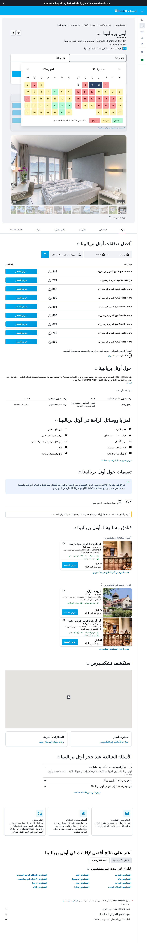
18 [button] (85, 98)
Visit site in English (53, 3)
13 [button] (119, 98)
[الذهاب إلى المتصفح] (142, 44)
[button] (3, 3)
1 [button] (106, 84)
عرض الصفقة (70, 565)
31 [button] (27, 112)
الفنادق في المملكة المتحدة (119, 886)
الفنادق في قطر (82, 874)
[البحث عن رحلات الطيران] (142, 19)
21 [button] (112, 105)
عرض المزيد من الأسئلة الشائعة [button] (87, 792)
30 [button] (99, 112)
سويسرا (108, 25)
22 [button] (106, 105)
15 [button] (106, 98)
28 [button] (112, 112)
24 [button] (92, 105)
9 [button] (99, 91)
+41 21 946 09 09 (117, 44)
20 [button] (119, 105)
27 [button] (119, 112)
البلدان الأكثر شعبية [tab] (121, 860)
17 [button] (92, 98)
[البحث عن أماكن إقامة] (142, 26)
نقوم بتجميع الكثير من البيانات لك (114, 914)
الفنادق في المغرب (123, 874)
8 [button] (106, 91)
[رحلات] (142, 52)
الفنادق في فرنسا (39, 882)
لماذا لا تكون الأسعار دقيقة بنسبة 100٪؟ (111, 919)
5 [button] (78, 84)
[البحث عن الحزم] (142, 38)
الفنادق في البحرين (123, 882)
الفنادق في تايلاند (40, 886)
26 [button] (78, 105)
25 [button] (85, 105)
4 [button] (85, 84)
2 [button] (99, 84)
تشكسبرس (76, 25)
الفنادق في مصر (82, 882)
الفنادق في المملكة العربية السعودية (32, 874)
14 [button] (112, 98)
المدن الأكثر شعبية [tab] (99, 860)
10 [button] (92, 91)
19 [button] (78, 98)
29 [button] (106, 112)
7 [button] (112, 91)
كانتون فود (92, 25)
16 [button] (99, 98)
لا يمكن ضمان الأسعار (70, 900)
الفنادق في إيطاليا (81, 886)
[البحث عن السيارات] (142, 32)
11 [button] (85, 91)
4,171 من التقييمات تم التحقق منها (100, 48)
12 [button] (78, 91)
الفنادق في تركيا (124, 878)
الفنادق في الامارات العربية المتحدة (32, 878)
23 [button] (99, 105)
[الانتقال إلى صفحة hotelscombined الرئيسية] (125, 10)
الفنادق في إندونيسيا (80, 878)
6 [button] (119, 91)
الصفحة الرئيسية (120, 25)
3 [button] (92, 84)
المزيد (129, 382)
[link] (110, 572)
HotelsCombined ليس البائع (116, 909)
